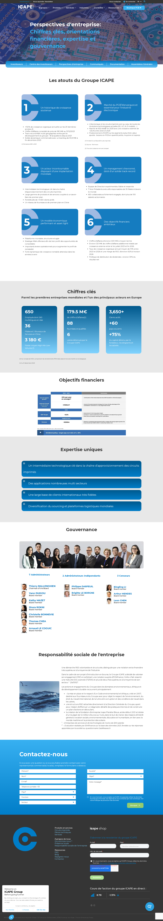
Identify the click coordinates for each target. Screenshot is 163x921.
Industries (84, 8)
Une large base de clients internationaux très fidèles (62, 494)
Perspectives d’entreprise (71, 64)
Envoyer (133, 805)
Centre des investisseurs (41, 64)
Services (70, 8)
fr (138, 1)
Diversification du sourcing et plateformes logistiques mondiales (70, 506)
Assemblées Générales (141, 64)
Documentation (117, 64)
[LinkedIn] (91, 905)
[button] (143, 1)
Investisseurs (24, 1)
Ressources (113, 8)
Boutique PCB (133, 8)
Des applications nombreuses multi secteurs (57, 483)
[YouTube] (94, 905)
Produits (57, 8)
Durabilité (98, 8)
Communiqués (96, 64)
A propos (43, 8)
